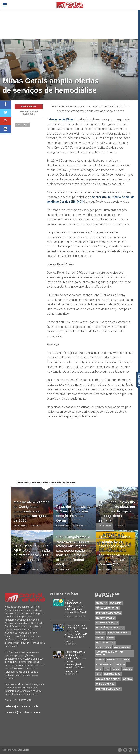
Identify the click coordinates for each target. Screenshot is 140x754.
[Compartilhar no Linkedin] (5, 129)
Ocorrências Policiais (110, 627)
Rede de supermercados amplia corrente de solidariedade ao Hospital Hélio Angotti (76, 606)
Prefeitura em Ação (108, 689)
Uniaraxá (112, 659)
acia (99, 669)
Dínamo (127, 669)
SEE (107, 669)
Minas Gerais (122, 647)
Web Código (23, 750)
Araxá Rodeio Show (108, 679)
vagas (100, 659)
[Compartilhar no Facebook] (5, 104)
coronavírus (104, 664)
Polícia (120, 664)
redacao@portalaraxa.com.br (22, 706)
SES (26, 125)
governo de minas (107, 622)
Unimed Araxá (112, 674)
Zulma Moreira (105, 684)
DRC (18, 125)
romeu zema (103, 647)
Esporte (69, 642)
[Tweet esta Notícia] (5, 113)
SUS (98, 674)
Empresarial (71, 672)
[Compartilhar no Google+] (5, 121)
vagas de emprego (119, 632)
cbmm (110, 637)
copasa (127, 679)
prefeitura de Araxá (108, 613)
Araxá (100, 637)
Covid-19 (101, 603)
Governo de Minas (61, 119)
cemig (125, 659)
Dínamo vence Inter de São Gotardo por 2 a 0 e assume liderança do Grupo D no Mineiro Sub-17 (76, 631)
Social (68, 617)
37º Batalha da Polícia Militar (109, 653)
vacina (100, 632)
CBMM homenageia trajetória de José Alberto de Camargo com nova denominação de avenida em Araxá (75, 660)
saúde (116, 669)
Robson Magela (105, 618)
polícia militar (105, 642)
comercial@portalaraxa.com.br (23, 712)
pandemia (115, 603)
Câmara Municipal (107, 608)
